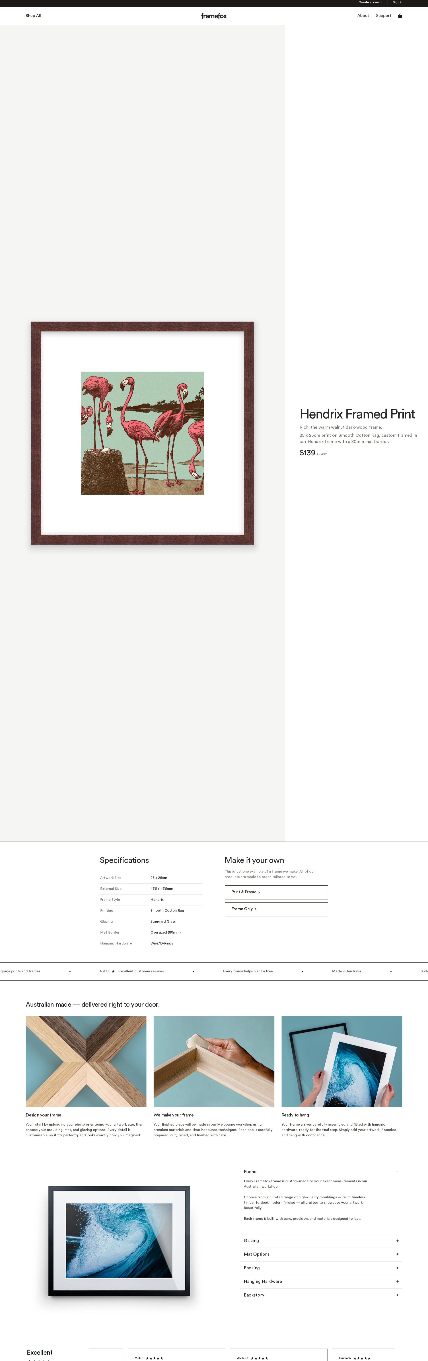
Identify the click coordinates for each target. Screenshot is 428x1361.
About (363, 17)
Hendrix (157, 901)
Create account (370, 4)
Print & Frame (243, 893)
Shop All (33, 17)
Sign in (397, 4)
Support (383, 17)
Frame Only (242, 910)
